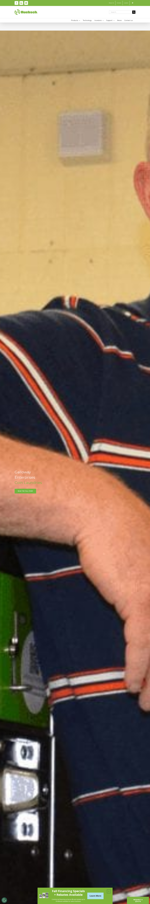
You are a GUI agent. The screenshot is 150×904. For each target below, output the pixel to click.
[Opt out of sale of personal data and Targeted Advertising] (4, 900)
